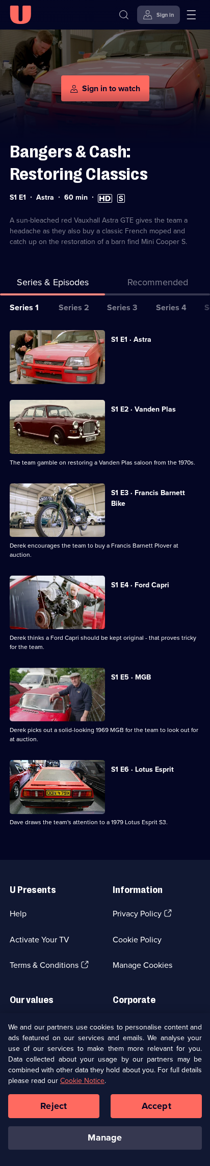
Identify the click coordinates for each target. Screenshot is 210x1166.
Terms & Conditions (44, 965)
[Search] (124, 15)
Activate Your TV (39, 939)
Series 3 (122, 307)
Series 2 (74, 307)
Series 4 (171, 307)
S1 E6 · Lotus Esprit (142, 769)
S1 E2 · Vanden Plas (143, 409)
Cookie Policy (137, 939)
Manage (105, 1137)
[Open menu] (191, 15)
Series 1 (24, 307)
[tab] (157, 284)
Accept (156, 1106)
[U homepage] (20, 14)
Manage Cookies (142, 965)
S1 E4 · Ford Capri (140, 585)
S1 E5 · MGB (131, 677)
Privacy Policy (137, 913)
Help (18, 913)
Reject (53, 1106)
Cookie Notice (82, 1080)
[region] (105, 1089)
